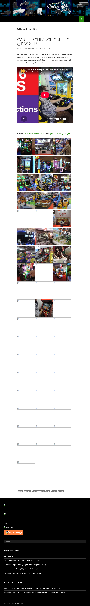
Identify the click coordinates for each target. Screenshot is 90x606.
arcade (27, 491)
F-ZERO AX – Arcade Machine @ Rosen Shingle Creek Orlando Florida (35, 588)
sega (61, 491)
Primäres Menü (87, 19)
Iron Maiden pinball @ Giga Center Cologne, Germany (23, 573)
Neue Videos (8, 556)
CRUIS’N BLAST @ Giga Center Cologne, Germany (22, 560)
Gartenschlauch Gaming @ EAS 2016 (43, 41)
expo (54, 491)
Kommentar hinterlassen (40, 48)
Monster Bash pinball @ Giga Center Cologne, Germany (24, 569)
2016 (20, 491)
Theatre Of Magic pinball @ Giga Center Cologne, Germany (25, 565)
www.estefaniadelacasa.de (35, 133)
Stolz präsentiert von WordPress (13, 603)
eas (48, 491)
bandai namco (39, 491)
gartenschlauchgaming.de (60, 133)
